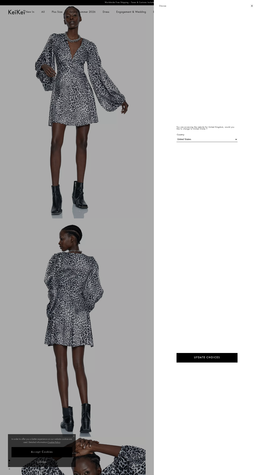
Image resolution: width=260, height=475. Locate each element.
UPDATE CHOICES (207, 357)
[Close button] (252, 6)
